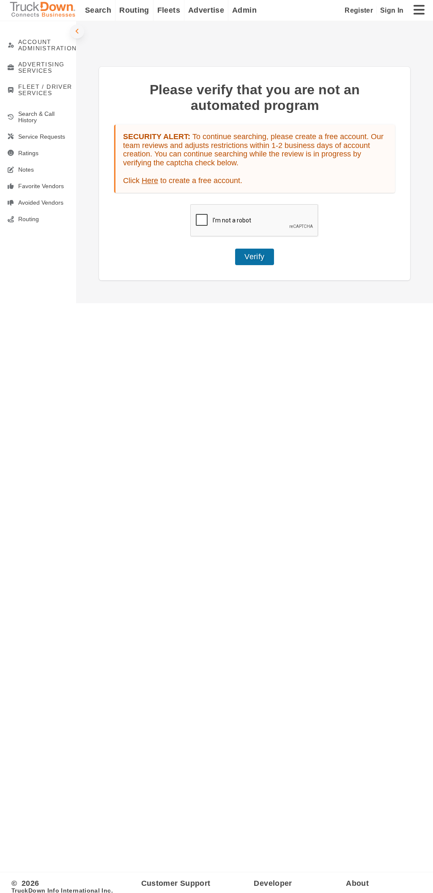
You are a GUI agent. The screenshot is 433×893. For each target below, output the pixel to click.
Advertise (206, 10)
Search (98, 10)
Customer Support (176, 883)
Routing (134, 10)
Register (359, 10)
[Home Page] (44, 10)
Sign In (391, 10)
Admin (244, 10)
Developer (273, 883)
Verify (254, 256)
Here (150, 180)
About (357, 883)
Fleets (168, 10)
